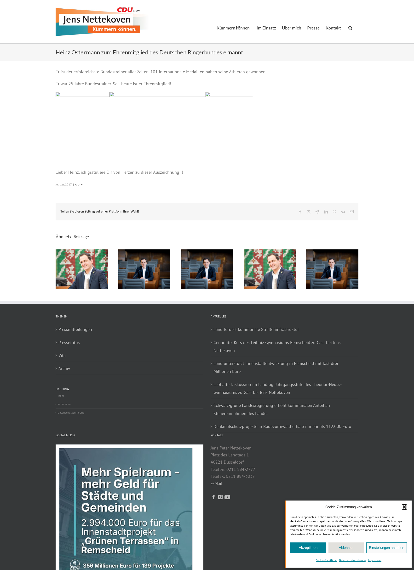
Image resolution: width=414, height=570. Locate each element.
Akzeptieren (308, 548)
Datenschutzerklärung (352, 560)
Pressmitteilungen (75, 329)
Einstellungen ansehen (386, 548)
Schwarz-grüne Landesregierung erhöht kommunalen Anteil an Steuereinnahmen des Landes (271, 409)
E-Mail (216, 483)
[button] (404, 507)
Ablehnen (346, 548)
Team (61, 395)
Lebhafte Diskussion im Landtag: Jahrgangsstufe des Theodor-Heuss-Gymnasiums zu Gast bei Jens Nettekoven (277, 388)
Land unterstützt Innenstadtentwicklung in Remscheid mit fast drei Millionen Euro (275, 367)
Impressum (374, 560)
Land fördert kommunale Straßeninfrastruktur (256, 329)
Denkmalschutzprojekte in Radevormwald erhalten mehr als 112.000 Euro (282, 426)
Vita (62, 355)
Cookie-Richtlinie (326, 560)
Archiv (79, 184)
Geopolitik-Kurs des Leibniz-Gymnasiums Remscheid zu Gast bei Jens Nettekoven (277, 346)
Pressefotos (69, 342)
